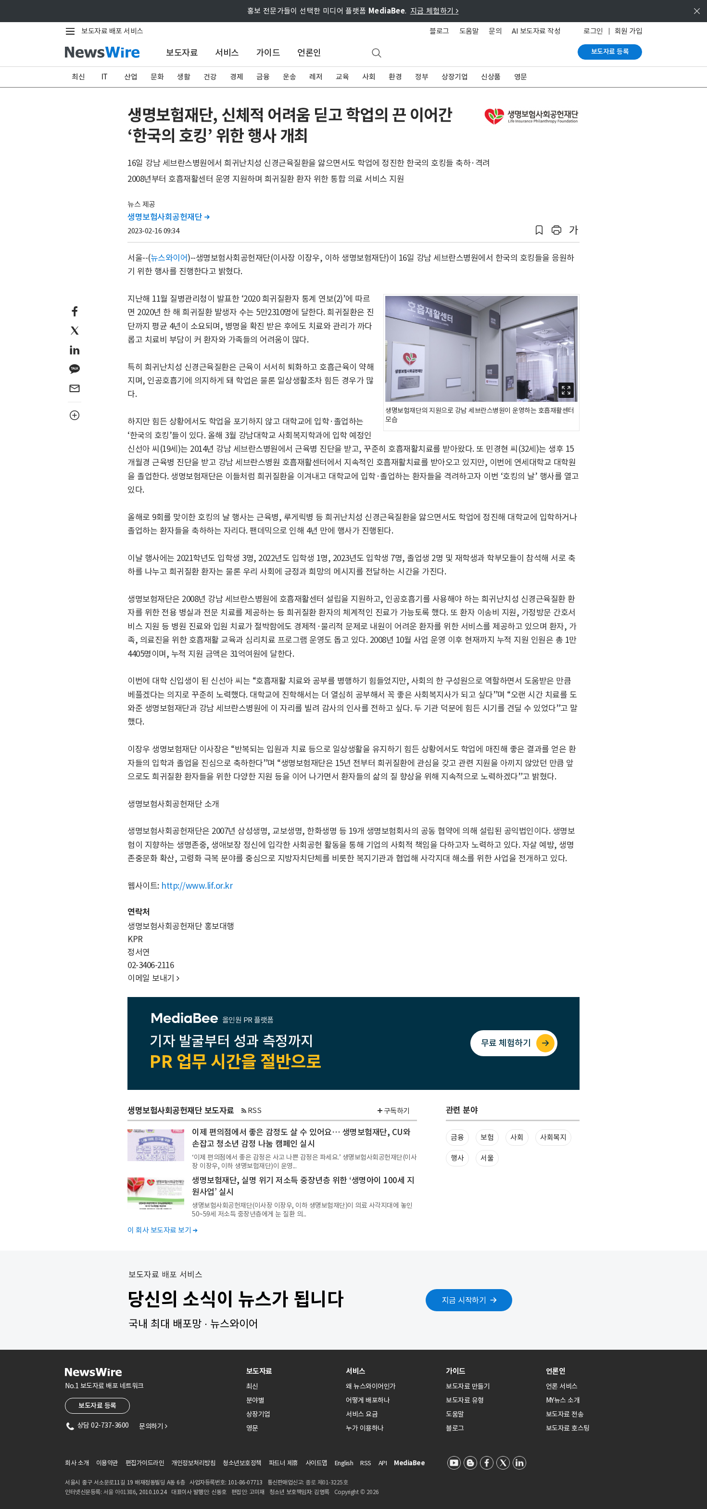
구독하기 (397, 1110)
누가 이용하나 (365, 1428)
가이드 (268, 52)
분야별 (255, 1400)
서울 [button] (486, 1158)
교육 (342, 76)
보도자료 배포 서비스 (112, 31)
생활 (183, 76)
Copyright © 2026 (356, 1492)
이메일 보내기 (153, 978)
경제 (236, 76)
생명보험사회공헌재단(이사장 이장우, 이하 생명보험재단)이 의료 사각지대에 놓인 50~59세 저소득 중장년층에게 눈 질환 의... (302, 1209)
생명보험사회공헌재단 (168, 217)
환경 (395, 76)
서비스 (227, 52)
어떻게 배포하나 (368, 1400)
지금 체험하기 (434, 10)
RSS (255, 1110)
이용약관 (107, 1463)
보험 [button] (486, 1137)
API (383, 1463)
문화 (157, 76)
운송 (289, 76)
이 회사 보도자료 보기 (162, 1230)
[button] (539, 230)
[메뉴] (72, 31)
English (344, 1463)
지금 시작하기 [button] (464, 1300)
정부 (421, 76)
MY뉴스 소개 (563, 1400)
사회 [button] (516, 1137)
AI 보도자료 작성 (536, 31)
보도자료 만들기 (468, 1386)
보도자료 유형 (465, 1400)
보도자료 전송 (565, 1414)
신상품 (491, 76)
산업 (130, 76)
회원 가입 (629, 31)
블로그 (439, 31)
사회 (368, 76)
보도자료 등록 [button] (97, 1405)
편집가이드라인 (145, 1463)
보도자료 (182, 52)
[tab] (292, 1371)
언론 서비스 (562, 1386)
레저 (315, 76)
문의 (495, 31)
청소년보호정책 (242, 1463)
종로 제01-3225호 (326, 1482)
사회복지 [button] (553, 1137)
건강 (209, 76)
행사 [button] (457, 1158)
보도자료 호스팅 (568, 1428)
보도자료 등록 (610, 51)
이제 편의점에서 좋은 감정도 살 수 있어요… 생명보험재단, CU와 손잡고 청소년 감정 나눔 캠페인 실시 (301, 1138)
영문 (520, 76)
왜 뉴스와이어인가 (371, 1386)
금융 (262, 76)
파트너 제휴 (283, 1463)
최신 (78, 76)
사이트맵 (316, 1463)
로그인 (593, 31)
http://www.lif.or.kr (196, 886)
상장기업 (454, 76)
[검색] (376, 53)
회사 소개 (77, 1463)
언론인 (309, 52)
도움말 (469, 31)
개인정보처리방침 (193, 1463)
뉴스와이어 (169, 258)
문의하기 (153, 1426)
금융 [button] (457, 1137)
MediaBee (409, 1463)
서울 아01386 (119, 1492)
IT (104, 76)
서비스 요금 (362, 1414)
